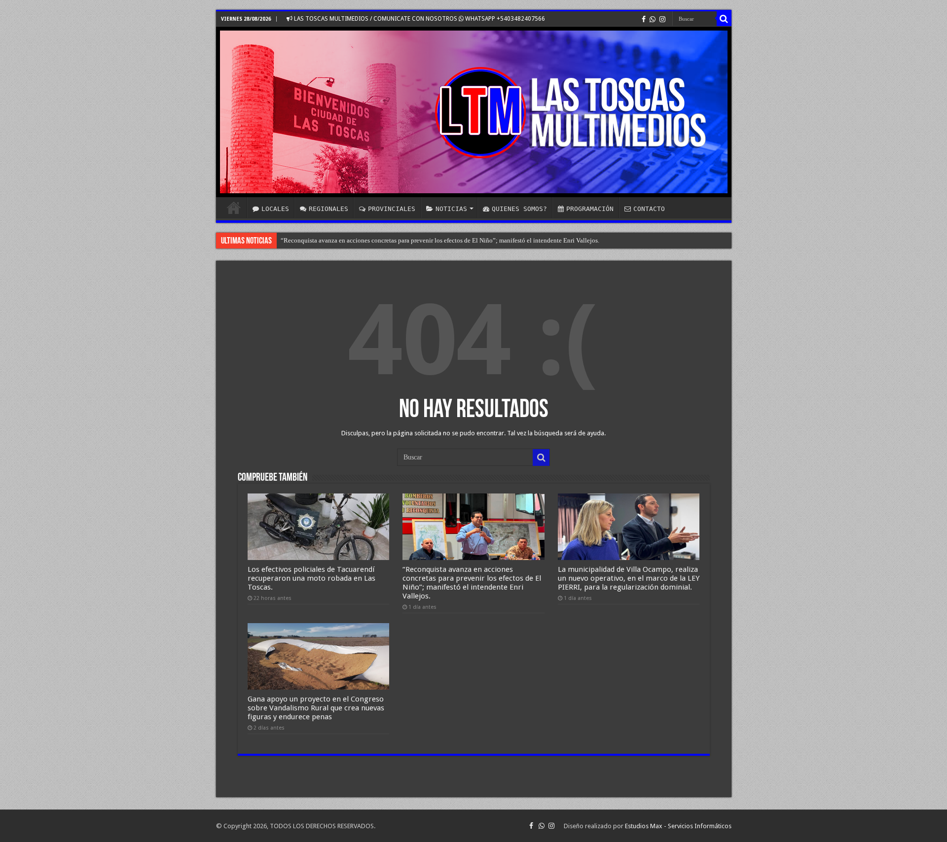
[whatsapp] (652, 19)
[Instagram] (662, 19)
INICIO (234, 207)
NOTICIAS (451, 208)
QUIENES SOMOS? (519, 208)
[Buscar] (724, 18)
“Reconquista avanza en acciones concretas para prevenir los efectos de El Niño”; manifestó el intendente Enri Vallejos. (471, 582)
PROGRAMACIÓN (590, 208)
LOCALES (275, 208)
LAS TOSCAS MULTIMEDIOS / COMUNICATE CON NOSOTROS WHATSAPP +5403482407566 (418, 18)
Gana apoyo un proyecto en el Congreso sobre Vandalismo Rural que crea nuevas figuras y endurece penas (316, 708)
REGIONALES (328, 208)
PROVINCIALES (391, 208)
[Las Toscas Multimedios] (473, 112)
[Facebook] (644, 19)
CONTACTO (649, 208)
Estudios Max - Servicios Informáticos (678, 826)
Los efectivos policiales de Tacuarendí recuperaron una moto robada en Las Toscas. (311, 578)
